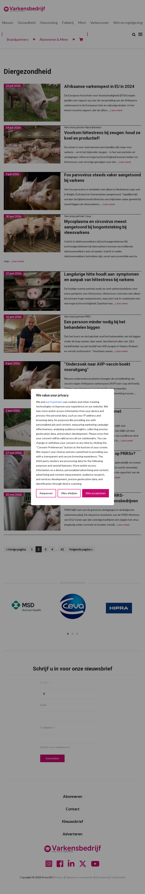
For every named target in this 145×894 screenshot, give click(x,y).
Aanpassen (46, 493)
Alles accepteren (96, 493)
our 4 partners (54, 401)
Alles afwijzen (69, 493)
